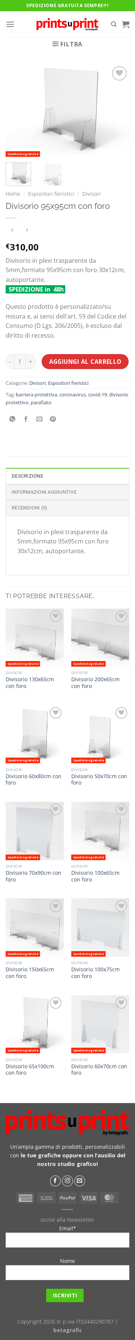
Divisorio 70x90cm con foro (34, 876)
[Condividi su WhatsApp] (12, 419)
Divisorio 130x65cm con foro (30, 682)
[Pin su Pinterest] (53, 419)
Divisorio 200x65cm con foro (95, 682)
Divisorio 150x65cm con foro (30, 972)
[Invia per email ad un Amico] (39, 419)
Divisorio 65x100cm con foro (30, 1069)
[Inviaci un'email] (80, 1181)
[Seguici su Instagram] (67, 1181)
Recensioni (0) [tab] (30, 508)
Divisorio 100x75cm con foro (95, 972)
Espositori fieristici (51, 193)
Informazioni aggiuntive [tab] (44, 492)
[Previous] (17, 110)
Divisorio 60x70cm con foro (99, 1069)
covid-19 (97, 394)
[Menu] (10, 24)
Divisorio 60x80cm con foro (34, 779)
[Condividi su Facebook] (26, 419)
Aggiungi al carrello (85, 361)
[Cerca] (114, 24)
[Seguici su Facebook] (55, 1181)
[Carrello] (125, 24)
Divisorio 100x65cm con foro (95, 876)
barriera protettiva (36, 394)
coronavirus (72, 394)
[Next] (117, 110)
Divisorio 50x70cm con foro (99, 779)
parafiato (41, 402)
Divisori (91, 193)
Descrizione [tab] (27, 476)
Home (13, 193)
